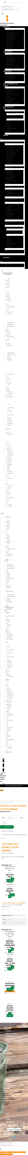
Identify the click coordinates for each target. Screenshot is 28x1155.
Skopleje (9, 46)
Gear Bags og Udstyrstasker (10, 99)
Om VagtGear (5, 1050)
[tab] (14, 915)
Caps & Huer (10, 39)
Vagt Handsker (11, 38)
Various (9, 506)
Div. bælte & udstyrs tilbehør (12, 67)
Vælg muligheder (10, 880)
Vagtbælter (10, 57)
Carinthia (10, 454)
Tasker (5, 85)
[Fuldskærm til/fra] (16, 1152)
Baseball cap (12, 116)
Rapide (9, 487)
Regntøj (8, 123)
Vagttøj (6, 27)
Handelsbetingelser (7, 1052)
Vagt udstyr (7, 52)
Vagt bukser (10, 36)
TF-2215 (7, 502)
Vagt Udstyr (6, 318)
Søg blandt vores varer (7, 6)
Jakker (8, 121)
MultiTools (10, 64)
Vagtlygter (7, 71)
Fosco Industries (9, 458)
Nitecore (10, 485)
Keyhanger (9, 59)
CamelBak (10, 452)
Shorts (8, 125)
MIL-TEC (8, 476)
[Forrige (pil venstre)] (3, 1154)
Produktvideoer (6, 1059)
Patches (8, 48)
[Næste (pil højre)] (10, 1154)
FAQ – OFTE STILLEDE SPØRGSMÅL (9, 1056)
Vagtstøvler (10, 41)
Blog (4, 1058)
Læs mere (11, 950)
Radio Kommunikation (10, 84)
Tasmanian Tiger (10, 498)
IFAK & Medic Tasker (12, 94)
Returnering (5, 1061)
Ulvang (9, 505)
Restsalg (6, 257)
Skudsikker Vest (8, 107)
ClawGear (10, 455)
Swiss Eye (8, 495)
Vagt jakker (9, 31)
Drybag (8, 93)
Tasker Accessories (12, 103)
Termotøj (9, 132)
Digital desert (15, 922)
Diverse (20, 904)
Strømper (9, 126)
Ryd (22, 817)
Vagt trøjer (10, 32)
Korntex (9, 471)
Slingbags (9, 101)
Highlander (21, 922)
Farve (3, 817)
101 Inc (7, 442)
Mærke (6, 438)
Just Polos (8, 469)
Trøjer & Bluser (11, 128)
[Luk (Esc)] (3, 1152)
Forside (2, 801)
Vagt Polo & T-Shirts (12, 34)
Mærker (5, 135)
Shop (7, 801)
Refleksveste (10, 45)
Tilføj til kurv (7, 827)
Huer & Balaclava (13, 118)
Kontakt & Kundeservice (8, 1054)
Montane (10, 478)
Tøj (4, 108)
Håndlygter (10, 75)
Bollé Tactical (8, 447)
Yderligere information (7, 915)
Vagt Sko (9, 43)
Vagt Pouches (10, 62)
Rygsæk (8, 96)
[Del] (10, 1152)
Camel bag (9, 91)
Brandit (9, 450)
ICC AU (9, 922)
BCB (8, 445)
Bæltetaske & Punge (12, 89)
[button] (12, 139)
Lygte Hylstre (10, 78)
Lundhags (10, 473)
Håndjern (9, 55)
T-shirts (8, 130)
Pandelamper (10, 77)
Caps (7, 112)
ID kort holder (11, 61)
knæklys (9, 80)
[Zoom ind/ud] (23, 1152)
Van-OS (7, 906)
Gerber (9, 464)
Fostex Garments (9, 462)
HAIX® (9, 466)
